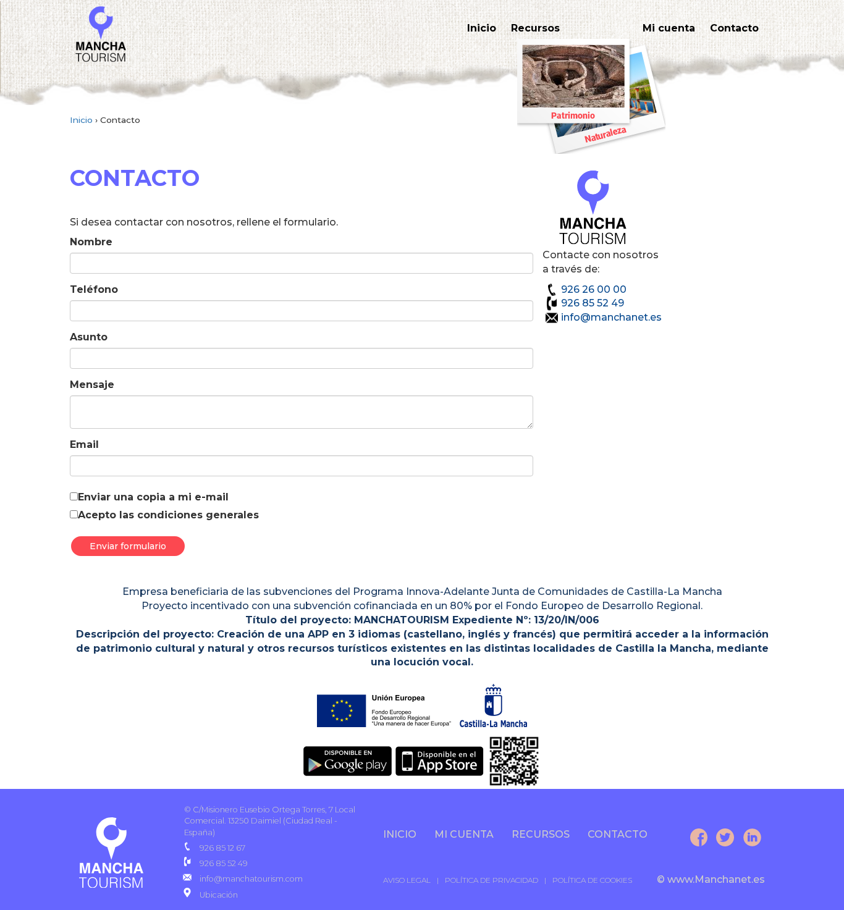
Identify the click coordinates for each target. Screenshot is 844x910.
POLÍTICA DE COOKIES (592, 880)
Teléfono (94, 289)
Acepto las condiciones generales (168, 515)
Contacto (734, 28)
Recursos (535, 28)
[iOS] (440, 760)
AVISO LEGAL (407, 880)
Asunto (89, 337)
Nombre (91, 242)
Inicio (481, 28)
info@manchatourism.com (251, 878)
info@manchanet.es (611, 317)
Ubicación (219, 894)
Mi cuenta (669, 28)
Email (84, 444)
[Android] (348, 760)
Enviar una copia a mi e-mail (153, 497)
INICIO (399, 834)
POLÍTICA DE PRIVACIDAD (491, 880)
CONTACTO (618, 834)
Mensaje (92, 384)
